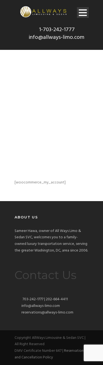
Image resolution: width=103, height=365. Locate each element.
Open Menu (83, 12)
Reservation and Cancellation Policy (49, 354)
